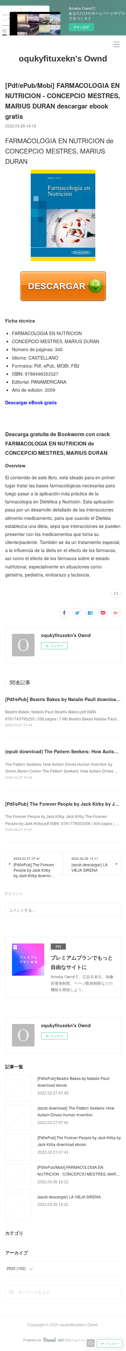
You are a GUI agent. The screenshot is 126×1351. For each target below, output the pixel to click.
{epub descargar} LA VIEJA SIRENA (69, 1196)
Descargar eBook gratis (31, 402)
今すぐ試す (81, 27)
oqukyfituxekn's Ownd (63, 58)
